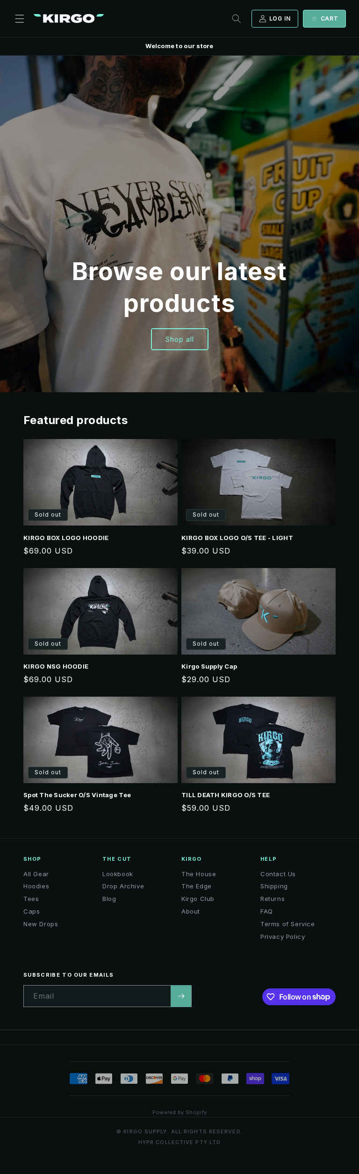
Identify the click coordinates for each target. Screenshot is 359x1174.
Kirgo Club (198, 898)
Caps (31, 911)
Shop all (179, 339)
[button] (19, 18)
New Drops (40, 924)
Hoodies (36, 886)
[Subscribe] (181, 996)
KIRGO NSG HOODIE (55, 666)
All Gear (36, 874)
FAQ (266, 911)
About (190, 911)
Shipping (274, 886)
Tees (31, 898)
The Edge (196, 886)
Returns (272, 898)
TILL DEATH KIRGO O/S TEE (225, 795)
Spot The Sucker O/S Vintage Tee (77, 795)
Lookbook (117, 874)
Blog (109, 898)
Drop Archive (123, 886)
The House (198, 874)
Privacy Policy (282, 936)
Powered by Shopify (179, 1112)
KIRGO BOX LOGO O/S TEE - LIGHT (237, 537)
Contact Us (278, 874)
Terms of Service (287, 924)
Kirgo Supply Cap (209, 666)
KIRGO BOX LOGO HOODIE (65, 537)
